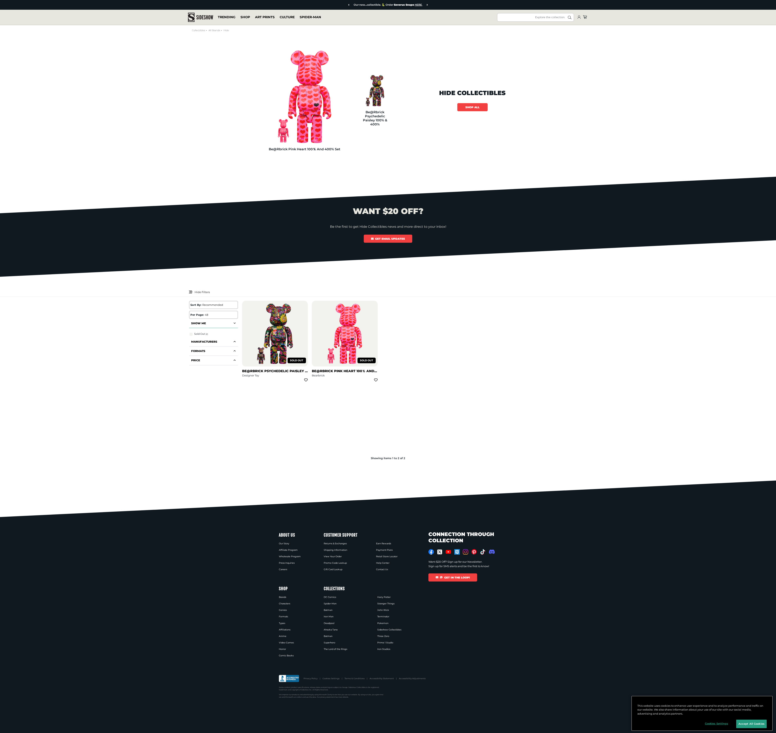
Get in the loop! (457, 577)
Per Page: (197, 314)
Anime (282, 636)
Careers (283, 569)
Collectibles (198, 30)
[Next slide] (427, 5)
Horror (282, 649)
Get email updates (390, 238)
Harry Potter (384, 597)
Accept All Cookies (751, 723)
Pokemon (382, 623)
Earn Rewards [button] (383, 543)
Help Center (382, 562)
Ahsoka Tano (331, 629)
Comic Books (286, 655)
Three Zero (383, 636)
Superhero (329, 642)
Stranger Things (385, 603)
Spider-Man (310, 17)
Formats (283, 616)
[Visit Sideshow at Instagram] (465, 552)
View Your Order (333, 556)
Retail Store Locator (386, 556)
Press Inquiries (287, 562)
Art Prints (265, 17)
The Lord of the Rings (335, 649)
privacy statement (327, 697)
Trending (226, 17)
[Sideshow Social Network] (457, 552)
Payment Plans (384, 550)
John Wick (383, 610)
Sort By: (195, 304)
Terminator (383, 616)
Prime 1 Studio (385, 642)
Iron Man (328, 616)
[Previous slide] (349, 5)
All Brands (214, 30)
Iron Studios (383, 649)
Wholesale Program (290, 556)
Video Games (286, 642)
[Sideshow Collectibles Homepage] (200, 17)
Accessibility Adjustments (412, 678)
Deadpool (329, 623)
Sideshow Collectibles (389, 629)
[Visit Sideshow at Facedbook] (431, 552)
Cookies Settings (331, 678)
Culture (287, 17)
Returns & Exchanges (335, 543)
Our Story (284, 543)
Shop (245, 17)
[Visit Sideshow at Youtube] (448, 552)
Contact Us (382, 569)
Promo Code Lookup (335, 562)
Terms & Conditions (355, 678)
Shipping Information (335, 550)
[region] (702, 713)
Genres (283, 610)
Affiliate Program (288, 550)
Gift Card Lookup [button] (333, 569)
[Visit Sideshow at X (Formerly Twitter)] (440, 552)
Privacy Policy (310, 678)
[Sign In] (579, 17)
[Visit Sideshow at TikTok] (482, 552)
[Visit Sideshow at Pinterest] (474, 552)
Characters (284, 603)
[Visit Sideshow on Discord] (491, 551)
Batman (328, 610)
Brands (282, 597)
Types (282, 623)
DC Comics (330, 597)
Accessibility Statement (382, 678)
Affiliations (284, 629)
